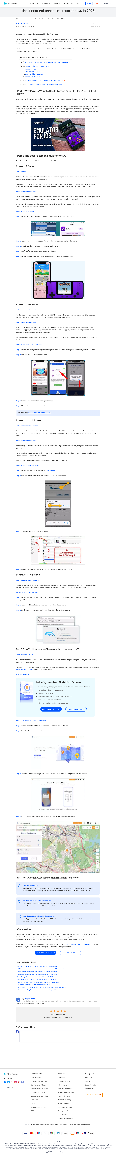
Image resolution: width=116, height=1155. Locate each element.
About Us (88, 1078)
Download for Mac (76, 709)
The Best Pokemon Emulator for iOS (37, 66)
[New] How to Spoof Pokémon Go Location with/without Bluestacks (38, 982)
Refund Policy (54, 1125)
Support (80, 4)
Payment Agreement (83, 1125)
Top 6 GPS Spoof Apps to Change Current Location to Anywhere (37, 966)
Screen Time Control (65, 1118)
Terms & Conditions (69, 1125)
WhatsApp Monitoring (66, 1092)
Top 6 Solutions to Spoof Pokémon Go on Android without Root (36, 979)
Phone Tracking (63, 1103)
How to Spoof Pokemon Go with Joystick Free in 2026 (33, 985)
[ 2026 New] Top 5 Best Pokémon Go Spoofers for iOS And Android (37, 974)
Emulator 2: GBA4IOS (32, 72)
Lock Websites (63, 1115)
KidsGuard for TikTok (38, 1092)
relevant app (50, 471)
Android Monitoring (65, 1089)
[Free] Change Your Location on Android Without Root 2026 (35, 977)
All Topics (61, 1078)
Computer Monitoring (65, 1107)
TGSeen (33, 1111)
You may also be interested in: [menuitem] (28, 962)
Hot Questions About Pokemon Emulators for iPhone (43, 84)
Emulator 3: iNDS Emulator (34, 74)
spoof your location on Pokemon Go (79, 944)
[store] (97, 3)
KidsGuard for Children (39, 1107)
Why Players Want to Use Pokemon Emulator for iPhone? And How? (48, 62)
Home (19, 19)
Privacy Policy (35, 1125)
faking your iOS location (24, 669)
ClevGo (33, 1103)
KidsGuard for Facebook (39, 1089)
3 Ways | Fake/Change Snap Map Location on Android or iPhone (37, 972)
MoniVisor (34, 1100)
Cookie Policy (44, 1125)
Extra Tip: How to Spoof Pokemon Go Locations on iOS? (44, 80)
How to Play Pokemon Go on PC (39, 413)
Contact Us (89, 1081)
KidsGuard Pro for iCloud (39, 1081)
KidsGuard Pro (36, 1078)
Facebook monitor (64, 1096)
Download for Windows (51, 709)
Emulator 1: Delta (31, 69)
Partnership (89, 1089)
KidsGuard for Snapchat (39, 1096)
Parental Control (64, 1081)
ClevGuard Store (93, 1095)
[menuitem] (45, 62)
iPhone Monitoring (64, 1100)
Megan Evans (22, 23)
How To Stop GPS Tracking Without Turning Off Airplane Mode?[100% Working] (41, 987)
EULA (60, 1125)
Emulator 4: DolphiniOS (33, 76)
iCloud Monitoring (64, 1085)
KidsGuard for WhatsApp (39, 1085)
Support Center (90, 1085)
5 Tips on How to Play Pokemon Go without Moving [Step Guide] (37, 990)
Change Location (28, 19)
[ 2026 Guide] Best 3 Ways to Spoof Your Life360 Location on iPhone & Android (41, 969)
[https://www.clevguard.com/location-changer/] (58, 752)
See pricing (70, 953)
